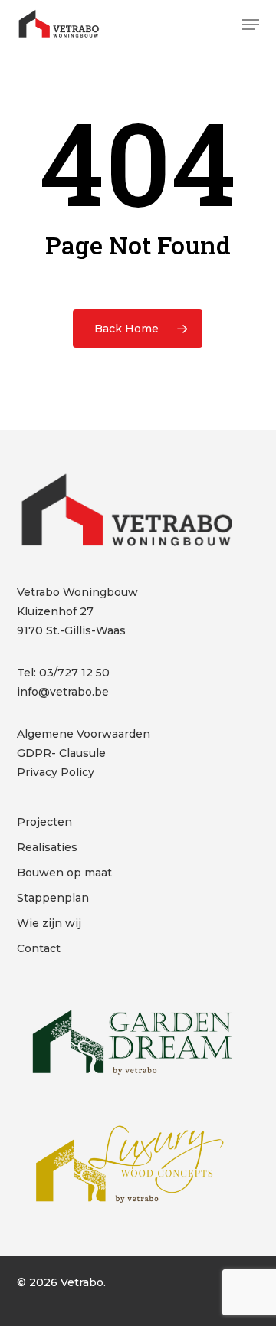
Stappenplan (53, 898)
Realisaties (47, 847)
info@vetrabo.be (63, 692)
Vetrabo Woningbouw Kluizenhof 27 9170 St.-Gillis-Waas (77, 611)
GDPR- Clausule (61, 753)
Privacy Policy (55, 772)
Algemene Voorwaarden (83, 734)
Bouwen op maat (64, 872)
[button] (250, 24)
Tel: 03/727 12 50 (63, 672)
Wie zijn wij (49, 923)
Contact (39, 948)
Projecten (44, 822)
